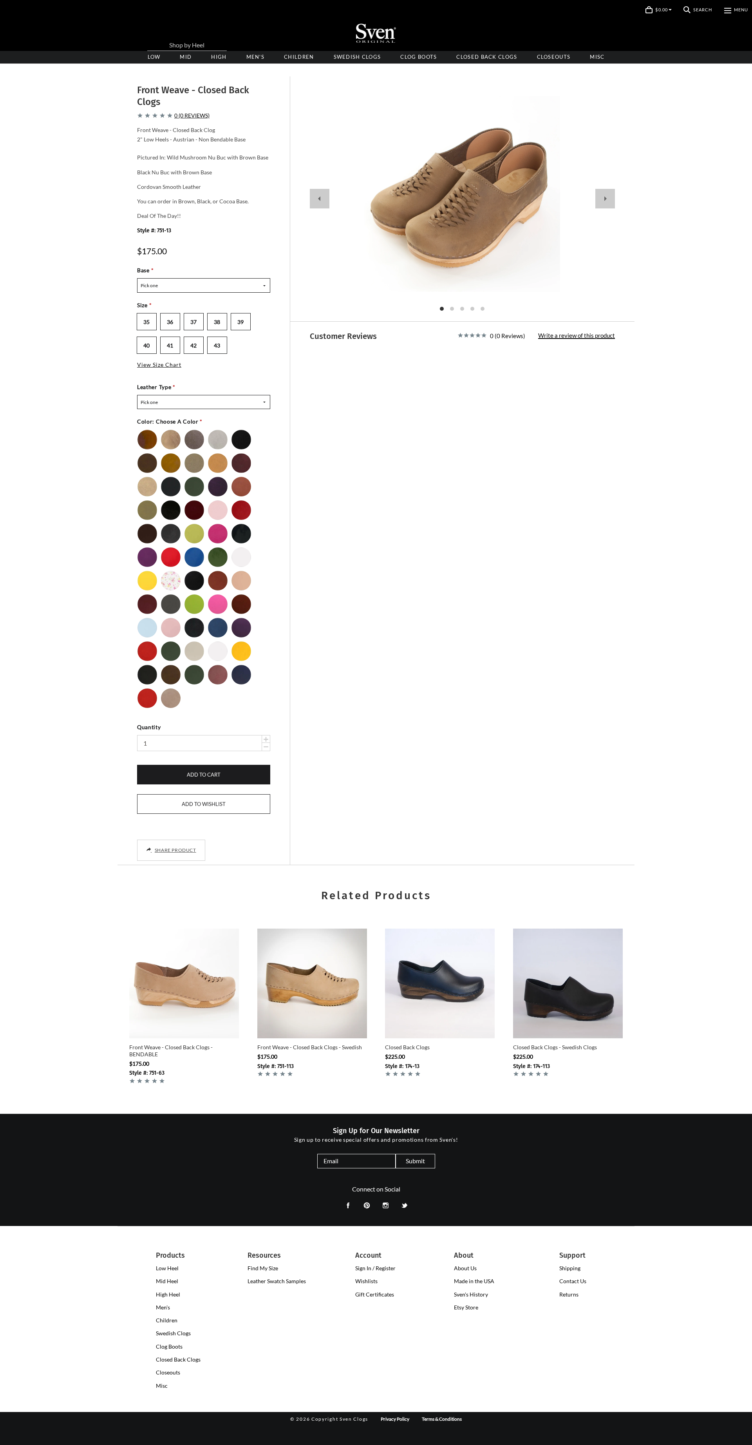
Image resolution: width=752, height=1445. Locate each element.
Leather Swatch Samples (277, 1281)
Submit (415, 1160)
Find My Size (263, 1268)
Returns (568, 1294)
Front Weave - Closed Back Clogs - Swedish (309, 1047)
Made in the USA (474, 1281)
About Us (465, 1268)
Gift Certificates (374, 1294)
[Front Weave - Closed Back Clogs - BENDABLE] (184, 983)
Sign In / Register (375, 1268)
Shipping (569, 1268)
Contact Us (572, 1281)
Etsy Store (466, 1307)
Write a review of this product (576, 336)
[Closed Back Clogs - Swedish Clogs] (568, 983)
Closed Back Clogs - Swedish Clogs (555, 1047)
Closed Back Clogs (407, 1047)
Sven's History (471, 1294)
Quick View (184, 1025)
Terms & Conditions (442, 1419)
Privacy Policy (395, 1419)
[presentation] (218, 57)
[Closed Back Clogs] (440, 983)
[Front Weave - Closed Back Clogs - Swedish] (312, 983)
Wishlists (366, 1281)
